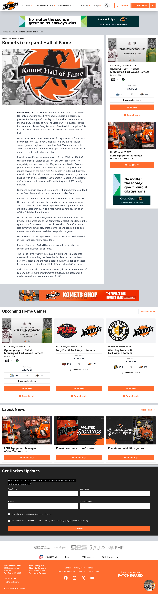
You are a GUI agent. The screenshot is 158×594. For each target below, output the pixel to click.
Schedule (26, 5)
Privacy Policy (79, 568)
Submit (79, 528)
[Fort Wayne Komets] (10, 5)
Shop (96, 5)
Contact (68, 568)
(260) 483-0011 (10, 578)
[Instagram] (74, 578)
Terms (90, 568)
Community (83, 5)
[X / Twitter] (83, 578)
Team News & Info (44, 5)
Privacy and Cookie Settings (89, 571)
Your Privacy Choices (66, 571)
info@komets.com (11, 582)
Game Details (133, 115)
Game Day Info (65, 5)
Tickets (133, 107)
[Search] (107, 5)
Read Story (133, 164)
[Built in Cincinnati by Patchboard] (130, 574)
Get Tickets (142, 5)
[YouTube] (92, 578)
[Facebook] (65, 578)
